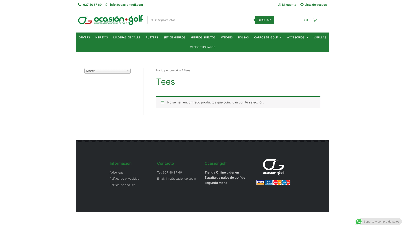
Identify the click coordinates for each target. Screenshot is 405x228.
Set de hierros (174, 37)
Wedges (227, 37)
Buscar (264, 20)
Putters (152, 37)
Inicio (159, 70)
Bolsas (243, 37)
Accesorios (295, 37)
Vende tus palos (202, 47)
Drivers (84, 37)
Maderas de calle (126, 37)
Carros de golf (266, 37)
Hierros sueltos (203, 37)
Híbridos (101, 37)
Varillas (320, 37)
